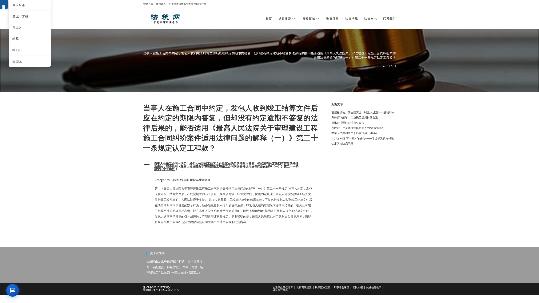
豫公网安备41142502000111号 (161, 290)
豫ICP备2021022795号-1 (157, 287)
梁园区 (17, 61)
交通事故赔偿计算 (283, 287)
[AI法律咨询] (12, 290)
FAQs (392, 66)
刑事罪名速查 (341, 287)
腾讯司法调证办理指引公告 (347, 123)
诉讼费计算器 (280, 290)
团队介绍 (358, 287)
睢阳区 (17, 50)
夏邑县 (17, 27)
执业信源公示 (374, 287)
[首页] (384, 66)
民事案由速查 (322, 287)
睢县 (15, 39)
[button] (231, 166)
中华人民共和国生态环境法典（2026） (354, 133)
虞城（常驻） (21, 16)
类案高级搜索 (304, 287)
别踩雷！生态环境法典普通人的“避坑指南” (357, 128)
